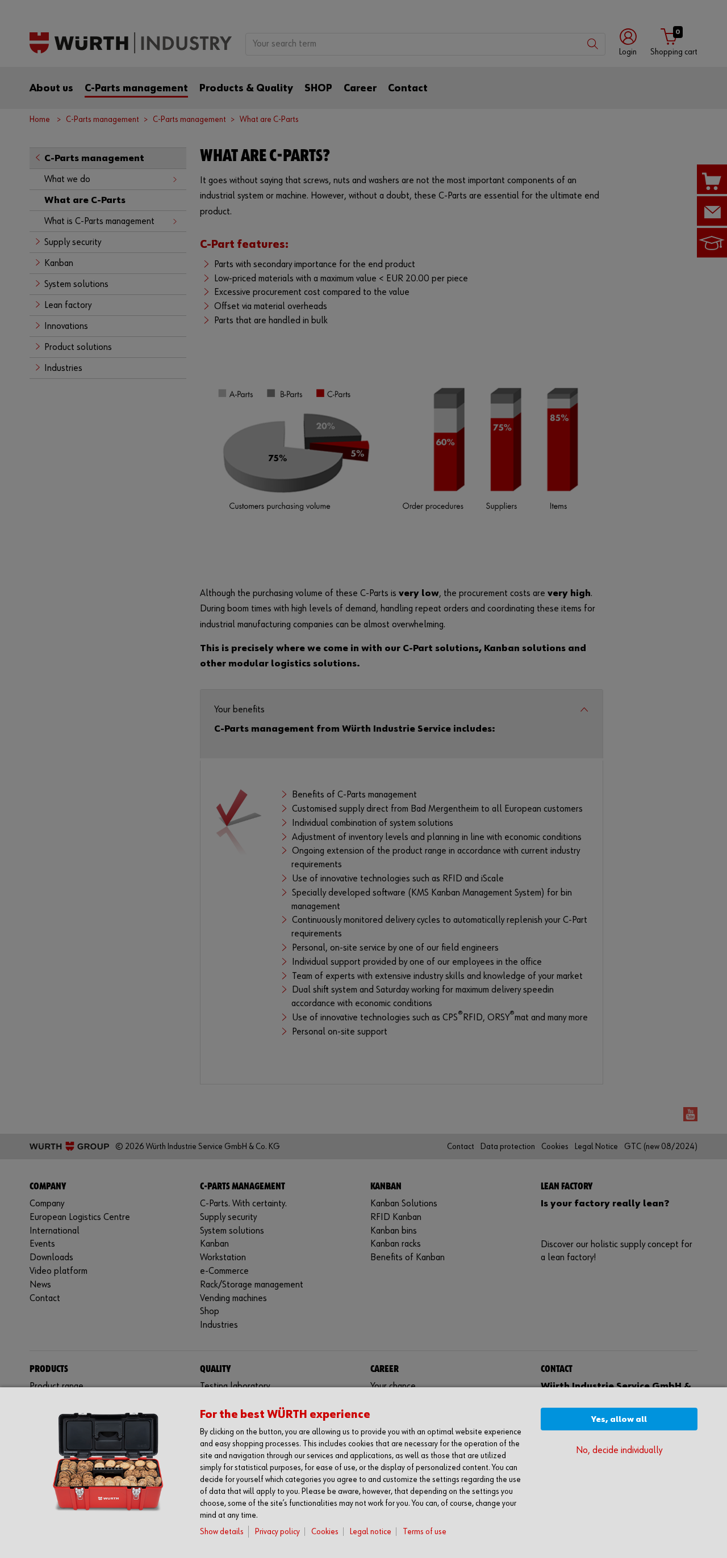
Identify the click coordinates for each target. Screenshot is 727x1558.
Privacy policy (277, 1531)
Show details (222, 1531)
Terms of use (424, 1531)
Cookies (325, 1531)
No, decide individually (619, 1450)
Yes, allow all (619, 1419)
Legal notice (370, 1531)
